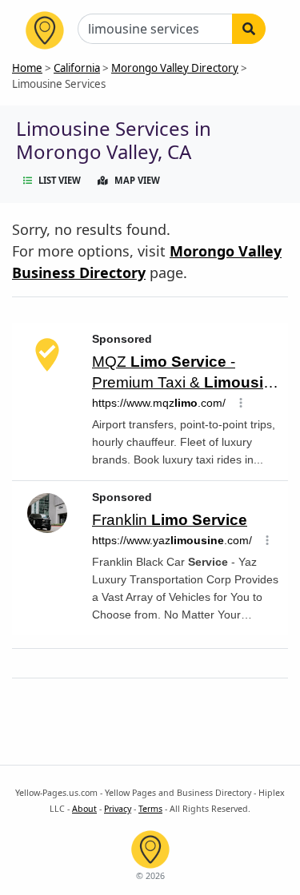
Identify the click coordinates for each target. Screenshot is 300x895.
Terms (150, 808)
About (84, 808)
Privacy (117, 808)
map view (137, 180)
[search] (249, 29)
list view (59, 180)
